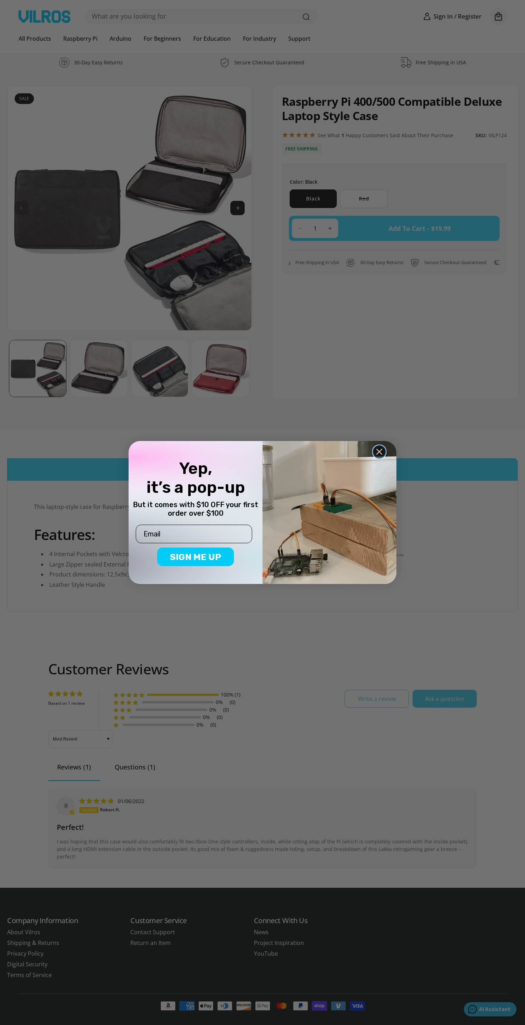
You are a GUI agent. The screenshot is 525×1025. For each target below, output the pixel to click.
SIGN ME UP (195, 557)
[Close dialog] (379, 451)
